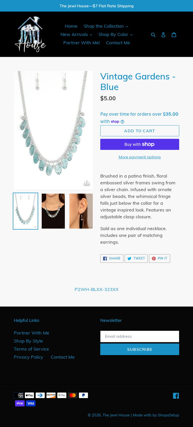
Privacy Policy (28, 357)
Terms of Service (31, 349)
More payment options (140, 156)
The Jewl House (116, 415)
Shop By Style (28, 341)
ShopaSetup (168, 415)
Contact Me (63, 357)
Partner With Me (31, 333)
